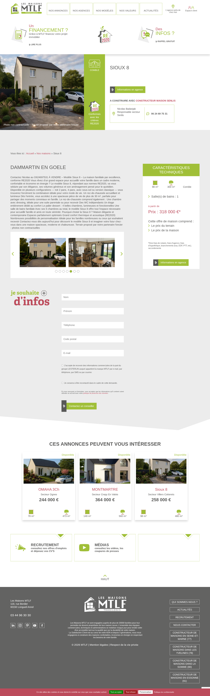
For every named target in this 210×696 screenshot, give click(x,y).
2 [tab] (60, 271)
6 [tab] (74, 271)
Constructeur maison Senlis (155, 100)
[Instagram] (20, 625)
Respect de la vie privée (124, 644)
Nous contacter (184, 625)
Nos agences (81, 10)
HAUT (105, 579)
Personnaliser (146, 692)
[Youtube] (34, 625)
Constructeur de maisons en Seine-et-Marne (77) (184, 635)
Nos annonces (58, 10)
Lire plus (36, 45)
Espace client (191, 11)
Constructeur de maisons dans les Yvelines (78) (185, 649)
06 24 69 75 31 (159, 113)
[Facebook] (42, 625)
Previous (13, 254)
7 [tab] (78, 271)
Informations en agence (130, 89)
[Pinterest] (27, 625)
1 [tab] (56, 271)
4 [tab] (67, 271)
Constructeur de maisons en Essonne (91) (184, 677)
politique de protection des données (95, 393)
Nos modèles (104, 10)
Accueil (30, 153)
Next (122, 254)
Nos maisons (44, 153)
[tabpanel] (43, 252)
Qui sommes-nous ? (184, 602)
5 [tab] (71, 271)
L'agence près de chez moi (173, 11)
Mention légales (99, 644)
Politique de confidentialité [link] (164, 692)
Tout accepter (116, 692)
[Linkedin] (12, 625)
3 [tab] (63, 271)
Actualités (151, 10)
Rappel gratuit (166, 41)
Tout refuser (131, 692)
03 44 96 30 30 (20, 615)
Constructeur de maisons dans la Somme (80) (185, 663)
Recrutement (184, 617)
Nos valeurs (127, 10)
